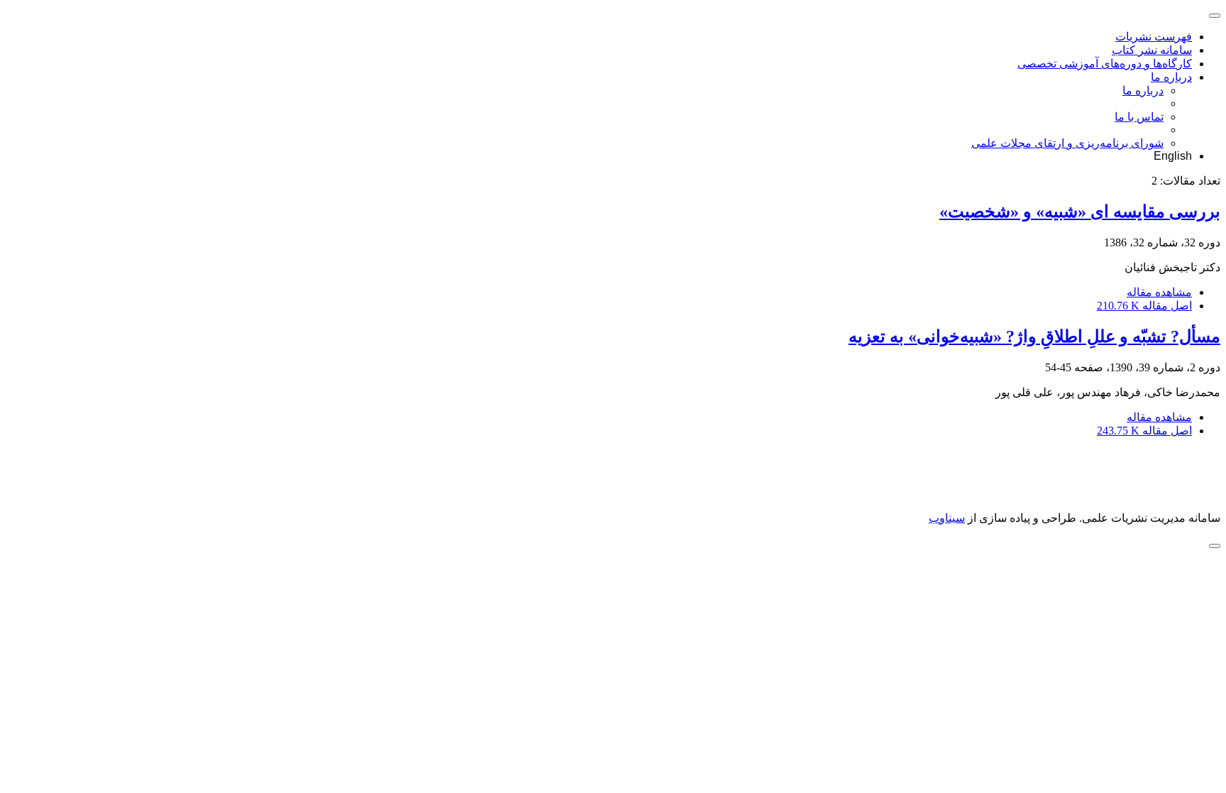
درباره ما (1171, 77)
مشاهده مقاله (1159, 292)
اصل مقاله (1144, 306)
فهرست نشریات (1153, 37)
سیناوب (947, 518)
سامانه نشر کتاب (1152, 50)
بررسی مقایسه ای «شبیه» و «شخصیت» (1079, 211)
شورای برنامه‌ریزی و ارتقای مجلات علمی (1067, 143)
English (1173, 156)
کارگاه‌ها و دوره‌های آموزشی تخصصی (1104, 64)
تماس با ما (1139, 117)
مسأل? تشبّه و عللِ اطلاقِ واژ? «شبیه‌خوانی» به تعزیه (1034, 336)
